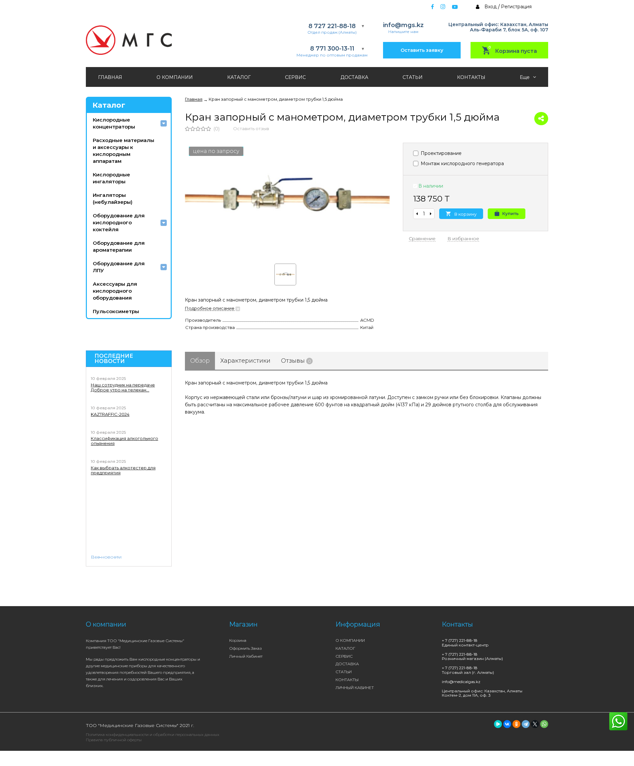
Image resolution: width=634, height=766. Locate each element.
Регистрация (516, 6)
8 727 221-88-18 (332, 26)
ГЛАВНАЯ (110, 77)
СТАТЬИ (413, 77)
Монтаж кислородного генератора (461, 163)
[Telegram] (526, 724)
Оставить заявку (422, 50)
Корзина (237, 640)
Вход (490, 6)
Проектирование (440, 153)
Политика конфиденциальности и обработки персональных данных (152, 734)
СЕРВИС (295, 77)
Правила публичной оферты (114, 739)
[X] (535, 724)
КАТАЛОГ (239, 77)
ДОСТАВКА (354, 77)
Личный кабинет (246, 656)
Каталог (108, 105)
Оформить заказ (245, 648)
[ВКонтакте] (507, 724)
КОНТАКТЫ (471, 77)
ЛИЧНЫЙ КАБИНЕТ (354, 687)
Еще (525, 77)
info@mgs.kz (403, 25)
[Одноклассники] (516, 724)
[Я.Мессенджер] (498, 724)
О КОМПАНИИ (175, 77)
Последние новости (113, 358)
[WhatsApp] (544, 724)
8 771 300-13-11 (332, 48)
